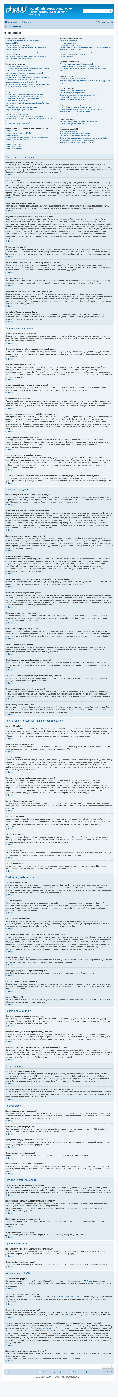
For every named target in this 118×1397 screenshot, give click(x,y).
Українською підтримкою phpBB (66, 1297)
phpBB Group (86, 1281)
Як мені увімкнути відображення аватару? (20, 79)
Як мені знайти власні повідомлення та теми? (76, 99)
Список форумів (14, 1372)
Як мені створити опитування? (16, 101)
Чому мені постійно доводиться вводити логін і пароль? (25, 56)
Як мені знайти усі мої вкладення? (72, 124)
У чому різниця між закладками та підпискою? (76, 107)
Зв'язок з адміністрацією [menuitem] (50, 1372)
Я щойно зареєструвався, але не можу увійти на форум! (26, 47)
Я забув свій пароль (12, 54)
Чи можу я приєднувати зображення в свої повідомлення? (26, 137)
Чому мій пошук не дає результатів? (73, 93)
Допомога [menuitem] (27, 22)
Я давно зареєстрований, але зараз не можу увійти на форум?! (28, 52)
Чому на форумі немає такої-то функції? (75, 136)
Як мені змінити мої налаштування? (18, 66)
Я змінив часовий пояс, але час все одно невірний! (24, 73)
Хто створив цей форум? (69, 131)
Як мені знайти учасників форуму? (72, 97)
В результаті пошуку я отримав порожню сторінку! (78, 95)
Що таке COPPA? (11, 43)
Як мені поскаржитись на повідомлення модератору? (24, 116)
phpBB (51, 1376)
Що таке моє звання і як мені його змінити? (21, 82)
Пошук (106, 11)
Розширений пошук (111, 11)
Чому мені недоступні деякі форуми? (19, 110)
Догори (10, 175)
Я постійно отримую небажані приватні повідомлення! (79, 66)
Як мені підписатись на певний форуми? (75, 111)
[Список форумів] (17, 9)
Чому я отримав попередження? (17, 114)
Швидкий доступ (14, 22)
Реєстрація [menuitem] (102, 22)
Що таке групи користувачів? (70, 45)
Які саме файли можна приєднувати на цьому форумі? (80, 121)
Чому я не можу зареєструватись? (18, 45)
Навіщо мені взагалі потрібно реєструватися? (22, 41)
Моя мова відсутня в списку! (15, 75)
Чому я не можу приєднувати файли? (19, 112)
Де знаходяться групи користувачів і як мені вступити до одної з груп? (85, 47)
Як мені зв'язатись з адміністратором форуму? (77, 142)
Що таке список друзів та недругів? (73, 78)
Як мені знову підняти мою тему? (17, 123)
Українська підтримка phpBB (71, 1377)
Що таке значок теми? (13, 148)
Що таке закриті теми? (13, 146)
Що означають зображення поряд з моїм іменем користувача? (28, 77)
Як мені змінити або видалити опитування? (21, 107)
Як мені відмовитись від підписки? (72, 114)
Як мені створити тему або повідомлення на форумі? (24, 94)
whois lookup (48, 1328)
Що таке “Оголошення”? (14, 142)
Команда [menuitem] (66, 1372)
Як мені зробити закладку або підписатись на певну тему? (81, 109)
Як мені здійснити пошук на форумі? (73, 90)
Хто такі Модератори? (68, 43)
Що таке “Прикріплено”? (14, 144)
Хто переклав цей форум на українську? (75, 133)
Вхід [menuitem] (111, 22)
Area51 (67, 1315)
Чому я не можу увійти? (14, 49)
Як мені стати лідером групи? (70, 49)
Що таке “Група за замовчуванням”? (73, 54)
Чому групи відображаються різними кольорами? (78, 52)
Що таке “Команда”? (67, 56)
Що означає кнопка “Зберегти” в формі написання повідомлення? (29, 118)
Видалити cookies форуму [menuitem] (82, 1372)
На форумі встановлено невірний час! (19, 70)
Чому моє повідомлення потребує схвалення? (22, 121)
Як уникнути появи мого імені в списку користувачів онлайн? (27, 68)
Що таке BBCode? (11, 131)
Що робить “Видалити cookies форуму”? (20, 58)
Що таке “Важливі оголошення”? (17, 140)
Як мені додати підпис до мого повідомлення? (22, 98)
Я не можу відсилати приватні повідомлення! (76, 64)
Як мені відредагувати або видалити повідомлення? (24, 96)
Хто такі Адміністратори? (69, 41)
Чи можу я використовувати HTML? (18, 133)
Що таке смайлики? (12, 135)
